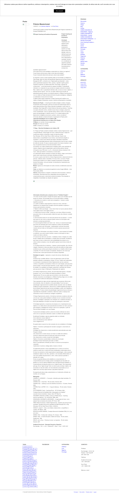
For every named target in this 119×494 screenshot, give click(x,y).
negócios (33, 472)
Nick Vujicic (25, 474)
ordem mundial (32, 474)
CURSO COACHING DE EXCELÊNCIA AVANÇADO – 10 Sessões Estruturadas (88, 38)
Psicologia (83, 76)
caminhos (31, 449)
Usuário (82, 65)
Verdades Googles (33, 486)
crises (31, 451)
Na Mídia (83, 54)
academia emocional (27, 446)
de (23, 453)
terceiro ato (25, 486)
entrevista (25, 456)
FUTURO (25, 465)
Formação (83, 49)
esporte (31, 458)
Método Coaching (26, 472)
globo (34, 465)
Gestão (30, 465)
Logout (82, 52)
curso (35, 451)
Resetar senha (84, 61)
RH (30, 481)
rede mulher (33, 479)
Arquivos (83, 23)
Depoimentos (84, 47)
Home (82, 51)
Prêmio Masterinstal (41, 24)
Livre (82, 72)
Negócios (48, 26)
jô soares (31, 467)
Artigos (82, 25)
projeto (29, 477)
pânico (24, 479)
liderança (25, 470)
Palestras (83, 58)
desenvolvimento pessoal (31, 453)
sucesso (25, 483)
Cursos (82, 45)
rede (28, 479)
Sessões (83, 63)
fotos (35, 463)
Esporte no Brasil (26, 460)
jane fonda (25, 467)
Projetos (82, 59)
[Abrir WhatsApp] (115, 489)
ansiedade (25, 449)
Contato (82, 28)
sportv (33, 481)
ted (35, 483)
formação (31, 463)
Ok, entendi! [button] (59, 11)
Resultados (25, 481)
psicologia (34, 477)
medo (34, 470)
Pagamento (83, 56)
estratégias (34, 460)
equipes (30, 456)
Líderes (29, 470)
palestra (25, 477)
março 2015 (83, 84)
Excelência (25, 463)
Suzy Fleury (55, 26)
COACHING (25, 451)
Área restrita (83, 21)
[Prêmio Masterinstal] (26, 26)
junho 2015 (83, 82)
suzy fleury (30, 483)
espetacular (25, 458)
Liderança (43, 26)
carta (35, 449)
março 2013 (83, 87)
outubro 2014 (84, 86)
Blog (82, 26)
